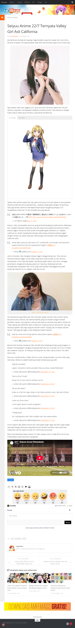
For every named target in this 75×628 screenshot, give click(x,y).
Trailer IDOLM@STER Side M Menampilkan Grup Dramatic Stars (17, 588)
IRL (33, 2)
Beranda (4, 2)
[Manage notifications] (3, 624)
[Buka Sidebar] (2, 17)
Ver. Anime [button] (22, 118)
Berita (11, 2)
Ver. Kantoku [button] (12, 118)
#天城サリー (51, 245)
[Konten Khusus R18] (71, 624)
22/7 (12, 538)
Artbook (27, 2)
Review (19, 2)
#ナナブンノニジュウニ (37, 217)
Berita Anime (12, 18)
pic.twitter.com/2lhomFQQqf (56, 217)
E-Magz (39, 2)
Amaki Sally (18, 538)
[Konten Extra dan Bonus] (67, 624)
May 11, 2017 (32, 221)
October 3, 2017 (37, 341)
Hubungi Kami (37, 617)
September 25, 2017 (48, 372)
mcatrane (14, 36)
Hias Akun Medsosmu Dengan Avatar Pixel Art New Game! (60, 588)
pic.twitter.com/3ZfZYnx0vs (21, 248)
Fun (46, 2)
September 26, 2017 (48, 384)
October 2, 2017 (37, 252)
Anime (24, 538)
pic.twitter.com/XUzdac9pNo (22, 337)
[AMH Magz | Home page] (11, 11)
